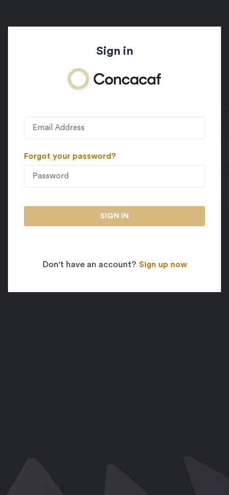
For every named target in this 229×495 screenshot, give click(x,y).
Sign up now (163, 265)
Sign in (114, 216)
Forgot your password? (70, 156)
